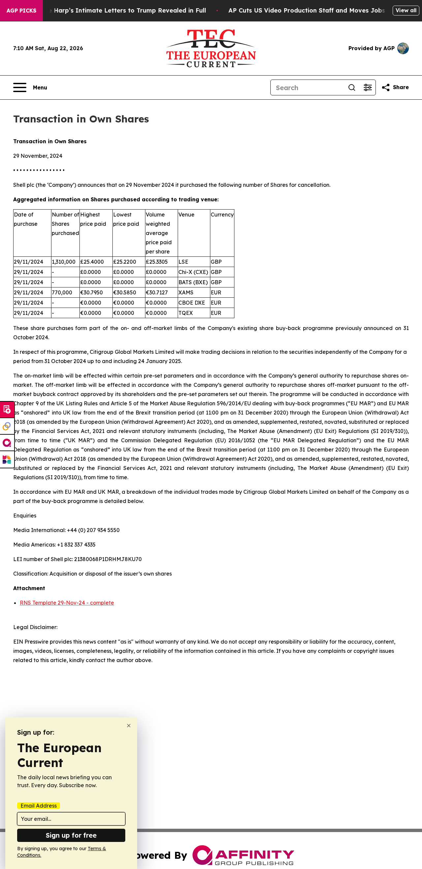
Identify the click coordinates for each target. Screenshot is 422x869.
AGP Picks (21, 10)
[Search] (352, 87)
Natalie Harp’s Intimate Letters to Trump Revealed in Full (117, 10)
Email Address (38, 805)
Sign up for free (71, 835)
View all (406, 10)
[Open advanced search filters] (368, 87)
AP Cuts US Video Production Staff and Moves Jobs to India (320, 10)
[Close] (129, 725)
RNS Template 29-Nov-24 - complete (67, 602)
